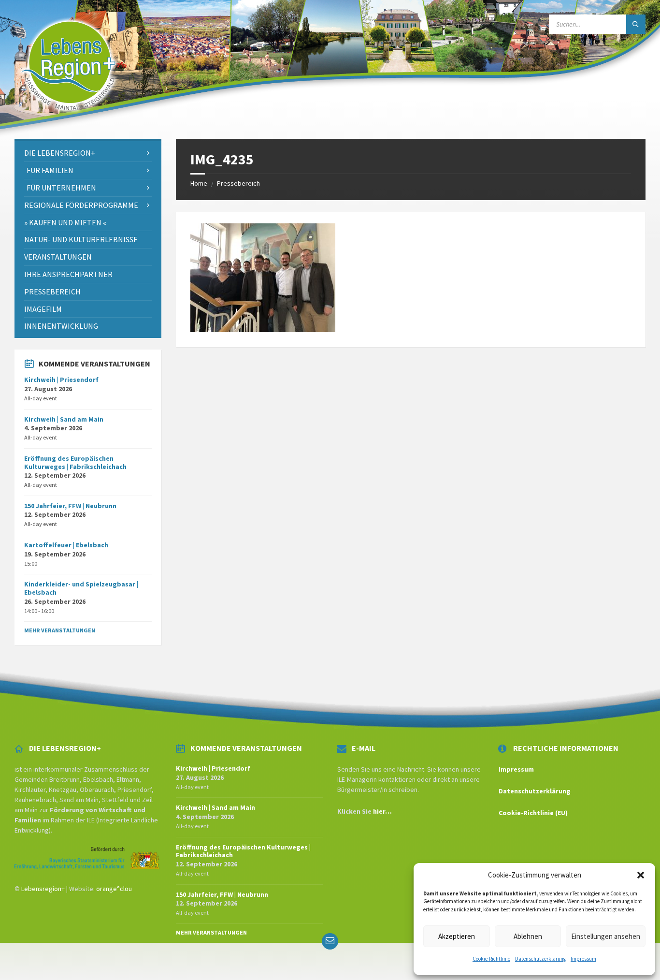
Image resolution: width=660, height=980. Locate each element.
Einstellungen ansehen (605, 936)
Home (198, 183)
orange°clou (114, 888)
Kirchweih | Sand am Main (63, 419)
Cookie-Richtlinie (491, 958)
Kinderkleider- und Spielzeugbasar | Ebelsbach (81, 588)
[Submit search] (636, 24)
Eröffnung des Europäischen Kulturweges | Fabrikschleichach (75, 462)
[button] (641, 875)
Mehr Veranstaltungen (59, 630)
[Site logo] (68, 120)
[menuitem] (88, 153)
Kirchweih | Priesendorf (61, 379)
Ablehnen (528, 936)
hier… (382, 811)
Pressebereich (238, 183)
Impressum (583, 958)
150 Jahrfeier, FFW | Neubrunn (70, 505)
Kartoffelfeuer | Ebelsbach (66, 545)
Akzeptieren (456, 936)
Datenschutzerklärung (540, 958)
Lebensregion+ (43, 888)
